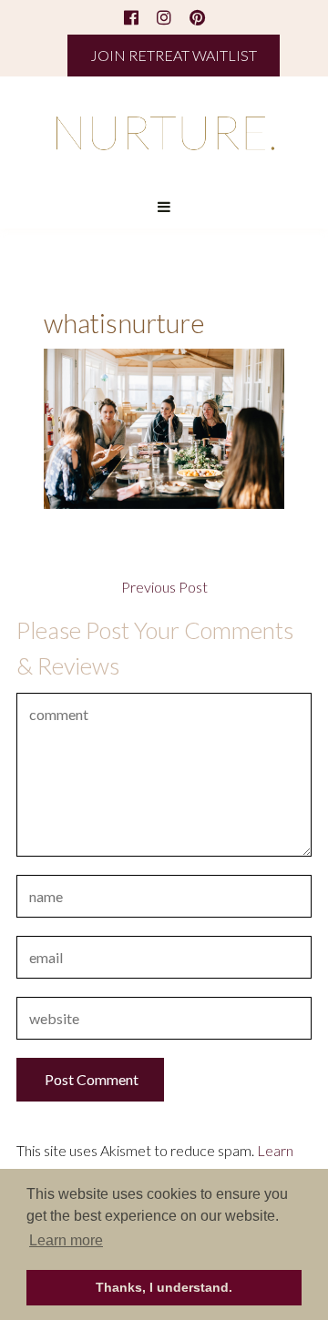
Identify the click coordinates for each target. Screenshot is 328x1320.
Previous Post (164, 587)
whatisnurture (124, 323)
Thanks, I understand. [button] (164, 1287)
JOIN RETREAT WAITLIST (173, 55)
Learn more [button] (66, 1240)
